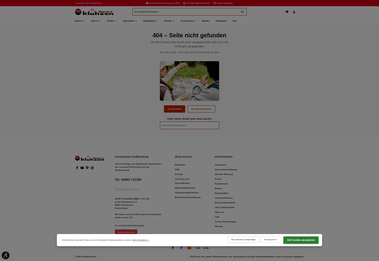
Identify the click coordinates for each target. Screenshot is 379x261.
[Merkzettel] (287, 12)
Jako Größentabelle (225, 207)
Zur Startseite (174, 109)
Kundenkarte (221, 183)
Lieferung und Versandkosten (182, 181)
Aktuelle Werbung (224, 174)
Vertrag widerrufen (126, 232)
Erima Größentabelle (225, 202)
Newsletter (180, 165)
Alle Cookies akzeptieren (301, 240)
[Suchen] (242, 11)
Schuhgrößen (222, 193)
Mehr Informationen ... (141, 240)
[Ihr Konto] (294, 12)
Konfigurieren (270, 239)
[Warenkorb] (301, 12)
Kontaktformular (135, 225)
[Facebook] (77, 169)
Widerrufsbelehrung (185, 188)
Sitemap (219, 226)
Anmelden (80, 3)
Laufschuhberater (224, 198)
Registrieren (96, 3)
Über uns (219, 212)
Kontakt (179, 174)
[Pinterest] (87, 169)
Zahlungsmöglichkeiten (187, 192)
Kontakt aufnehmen (201, 109)
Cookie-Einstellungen (226, 221)
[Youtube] (82, 169)
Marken (218, 188)
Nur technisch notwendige (243, 239)
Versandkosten (239, 257)
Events (218, 179)
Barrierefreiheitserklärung (188, 197)
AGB (177, 169)
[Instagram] (92, 169)
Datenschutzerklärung (226, 169)
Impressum (220, 165)
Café (217, 217)
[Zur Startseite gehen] (94, 11)
